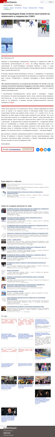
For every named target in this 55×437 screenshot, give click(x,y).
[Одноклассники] (41, 149)
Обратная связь (7, 432)
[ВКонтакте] (38, 149)
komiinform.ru (6, 54)
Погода (25, 8)
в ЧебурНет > (8, 9)
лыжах (27, 63)
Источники (18, 8)
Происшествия (33, 8)
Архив (12, 8)
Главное (6, 8)
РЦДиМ (11, 102)
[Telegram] (45, 149)
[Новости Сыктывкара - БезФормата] (8, 2)
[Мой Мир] (49, 149)
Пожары (41, 8)
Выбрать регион (7, 433)
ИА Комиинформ (15, 149)
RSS (12, 435)
